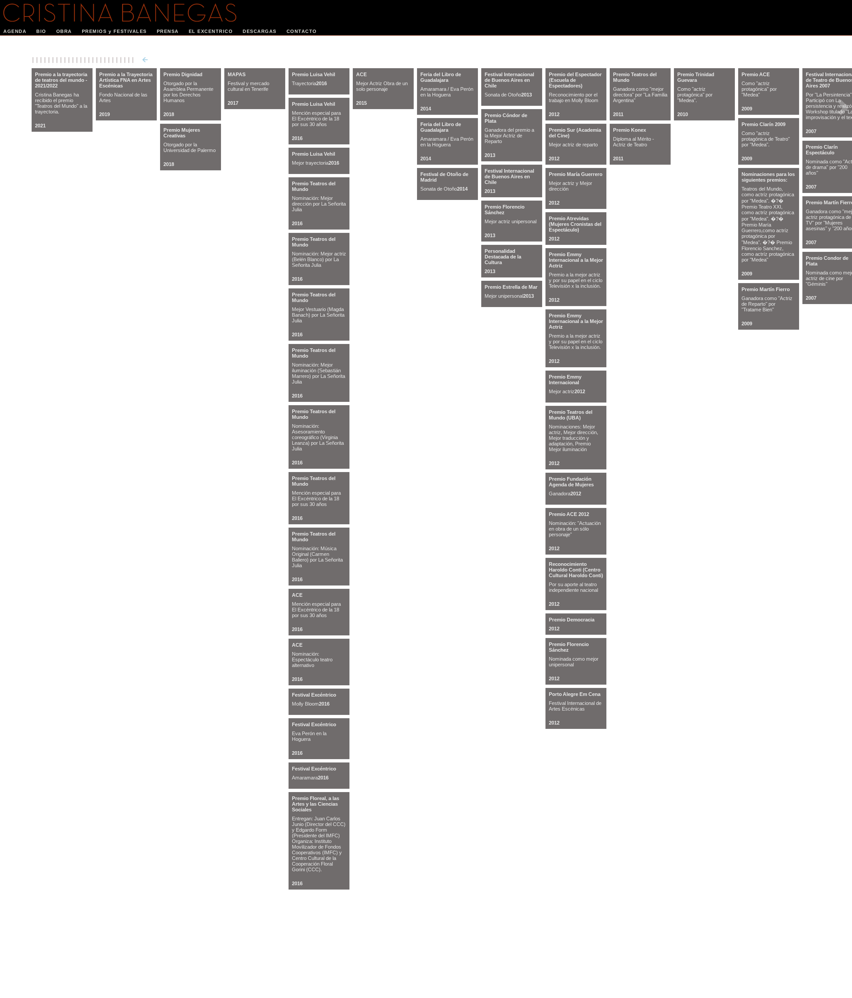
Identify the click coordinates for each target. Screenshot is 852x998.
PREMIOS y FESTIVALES (114, 31)
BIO (41, 31)
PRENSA (168, 31)
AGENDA (14, 31)
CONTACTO (302, 31)
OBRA (64, 31)
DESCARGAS (260, 31)
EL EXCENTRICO (211, 31)
